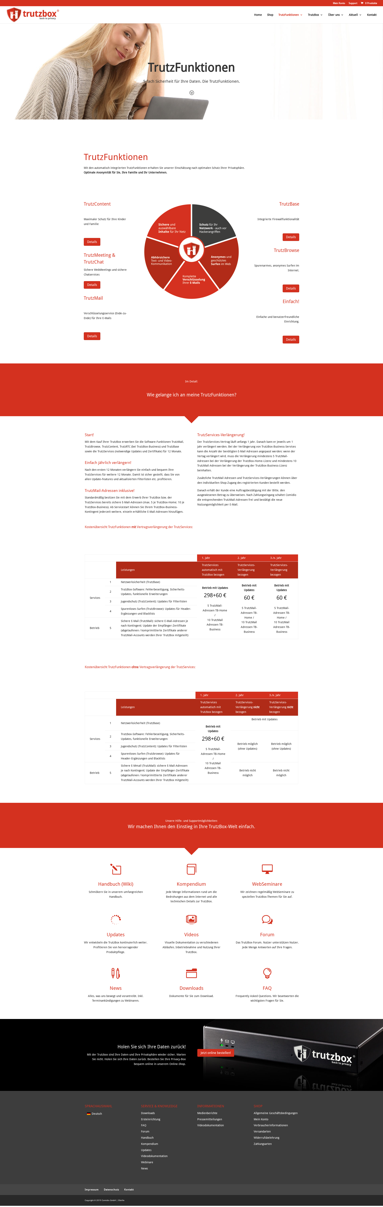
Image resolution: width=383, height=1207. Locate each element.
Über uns (334, 14)
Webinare (147, 1162)
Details (92, 242)
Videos (191, 934)
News (116, 988)
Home (258, 14)
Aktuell (353, 14)
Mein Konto (339, 3)
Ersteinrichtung (150, 1119)
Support (353, 3)
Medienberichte (207, 1113)
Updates (116, 934)
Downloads (191, 988)
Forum (267, 934)
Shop (270, 14)
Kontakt (372, 14)
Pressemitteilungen (209, 1119)
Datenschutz (111, 1189)
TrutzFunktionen (288, 14)
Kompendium (191, 884)
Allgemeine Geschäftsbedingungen (276, 1113)
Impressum (92, 1189)
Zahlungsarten (263, 1143)
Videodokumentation (154, 1156)
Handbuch (147, 1137)
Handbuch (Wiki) (115, 884)
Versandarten (262, 1131)
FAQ (267, 988)
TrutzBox (313, 14)
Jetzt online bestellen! (216, 1053)
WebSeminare (267, 884)
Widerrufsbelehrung (266, 1137)
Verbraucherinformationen (271, 1125)
